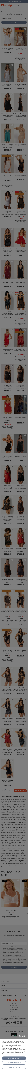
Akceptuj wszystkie (14, 1058)
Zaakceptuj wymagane (14, 1062)
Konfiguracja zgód (14, 1067)
